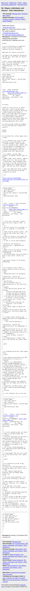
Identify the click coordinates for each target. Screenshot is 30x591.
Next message (19, 17)
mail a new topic (7, 574)
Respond (24, 13)
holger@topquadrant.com (10, 33)
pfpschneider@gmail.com (10, 204)
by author (22, 578)
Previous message (8, 19)
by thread (9, 578)
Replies (9, 21)
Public (20, 3)
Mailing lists (12, 3)
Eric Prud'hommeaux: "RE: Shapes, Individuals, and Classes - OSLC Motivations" (15, 545)
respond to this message (18, 572)
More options (6, 15)
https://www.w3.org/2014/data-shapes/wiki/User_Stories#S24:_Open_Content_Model (15, 179)
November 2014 (22, 4)
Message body (16, 13)
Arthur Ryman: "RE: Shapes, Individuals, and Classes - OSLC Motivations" (15, 551)
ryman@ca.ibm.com (9, 27)
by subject (16, 578)
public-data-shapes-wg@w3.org (14, 35)
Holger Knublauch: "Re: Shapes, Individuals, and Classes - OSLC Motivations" (15, 556)
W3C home (4, 3)
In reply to (17, 19)
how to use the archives (13, 580)
